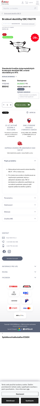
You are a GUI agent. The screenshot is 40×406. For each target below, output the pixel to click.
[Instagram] (9, 251)
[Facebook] (4, 251)
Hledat (35, 8)
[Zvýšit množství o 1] (10, 104)
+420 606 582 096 (12, 242)
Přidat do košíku (21, 105)
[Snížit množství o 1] (3, 104)
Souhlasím (30, 401)
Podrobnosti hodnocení (28, 23)
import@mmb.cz (11, 238)
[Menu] (37, 2)
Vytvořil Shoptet (12, 329)
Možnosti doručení (23, 92)
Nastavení (20, 394)
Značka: (5, 29)
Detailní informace (8, 76)
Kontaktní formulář (12, 258)
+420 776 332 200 (12, 246)
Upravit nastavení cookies (20, 326)
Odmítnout (10, 401)
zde (28, 389)
